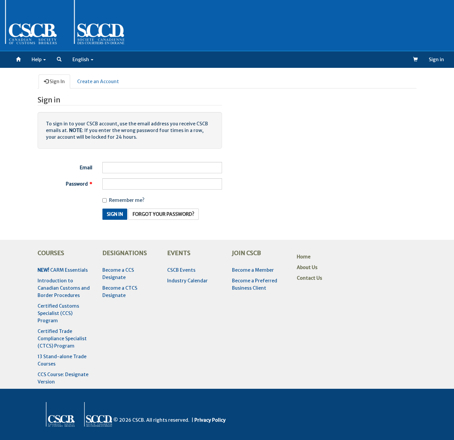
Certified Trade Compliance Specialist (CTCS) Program (62, 338)
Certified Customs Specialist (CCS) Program (58, 313)
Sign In (57, 81)
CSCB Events (181, 270)
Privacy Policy (210, 420)
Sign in (436, 60)
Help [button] (37, 60)
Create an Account (98, 81)
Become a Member (253, 270)
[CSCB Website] (18, 59)
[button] (59, 59)
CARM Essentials (63, 270)
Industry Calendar (187, 281)
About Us (307, 267)
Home (303, 257)
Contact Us (309, 278)
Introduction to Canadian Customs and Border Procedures (64, 288)
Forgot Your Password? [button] (163, 214)
